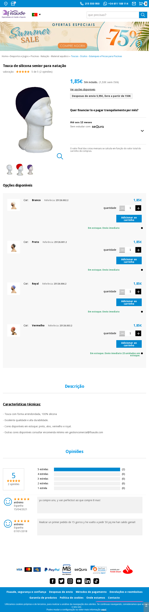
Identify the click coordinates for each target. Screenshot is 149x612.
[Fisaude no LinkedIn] (87, 581)
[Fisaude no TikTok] (96, 581)
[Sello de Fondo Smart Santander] (122, 569)
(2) (123, 469)
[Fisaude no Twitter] (61, 581)
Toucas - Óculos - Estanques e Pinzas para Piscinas (96, 56)
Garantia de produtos (43, 597)
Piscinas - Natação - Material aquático (50, 56)
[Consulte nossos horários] (14, 3)
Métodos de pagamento (91, 591)
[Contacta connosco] (134, 3)
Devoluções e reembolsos (126, 591)
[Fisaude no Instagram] (70, 581)
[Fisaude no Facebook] (53, 581)
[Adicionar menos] (122, 208)
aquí (103, 609)
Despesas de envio (61, 591)
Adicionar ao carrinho (129, 218)
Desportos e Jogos (19, 56)
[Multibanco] (66, 570)
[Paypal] (52, 569)
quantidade (110, 207)
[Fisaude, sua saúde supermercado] (14, 14)
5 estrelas (43, 469)
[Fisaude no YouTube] (79, 581)
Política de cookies (71, 597)
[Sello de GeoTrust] (98, 569)
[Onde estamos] (6, 3)
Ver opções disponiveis (82, 89)
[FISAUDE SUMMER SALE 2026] (74, 36)
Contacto (114, 597)
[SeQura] (80, 569)
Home (5, 56)
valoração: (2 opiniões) (28, 71)
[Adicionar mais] (138, 208)
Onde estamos (95, 597)
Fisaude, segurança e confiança (26, 591)
